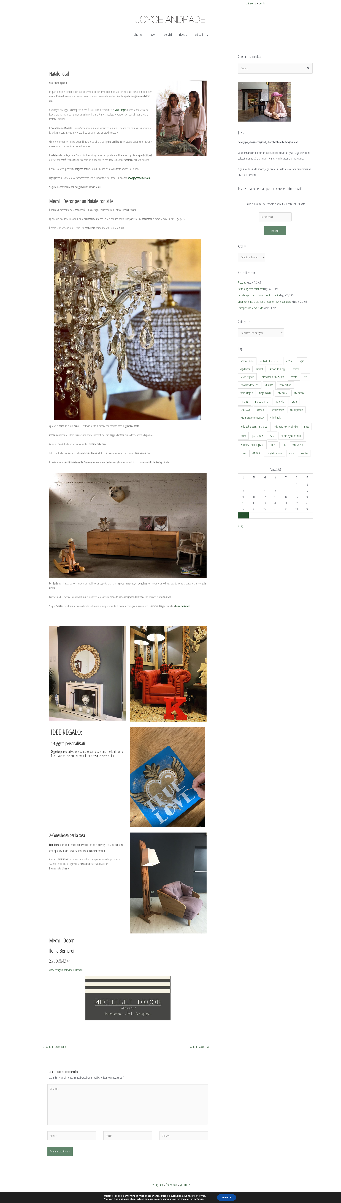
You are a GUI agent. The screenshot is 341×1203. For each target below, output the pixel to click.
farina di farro (285, 385)
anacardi (259, 369)
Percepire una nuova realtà (250, 308)
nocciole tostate (277, 409)
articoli (199, 34)
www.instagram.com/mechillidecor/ (66, 970)
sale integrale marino (291, 436)
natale (294, 401)
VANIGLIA (256, 453)
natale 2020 (245, 409)
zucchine (304, 453)
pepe (306, 426)
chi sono (250, 3)
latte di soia (299, 393)
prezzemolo (257, 436)
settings (198, 1199)
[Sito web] (184, 1136)
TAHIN (272, 445)
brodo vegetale (247, 377)
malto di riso (261, 401)
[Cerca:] (275, 68)
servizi (168, 34)
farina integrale (246, 393)
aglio (301, 361)
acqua (289, 361)
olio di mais (275, 417)
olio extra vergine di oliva (286, 427)
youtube (185, 1184)
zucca (291, 453)
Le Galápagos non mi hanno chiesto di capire (259, 295)
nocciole (260, 409)
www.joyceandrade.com (139, 178)
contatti (263, 3)
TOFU (284, 445)
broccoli (296, 369)
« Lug (240, 526)
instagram (157, 1184)
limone (244, 401)
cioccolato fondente (250, 385)
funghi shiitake (265, 393)
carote (294, 377)
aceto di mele (247, 361)
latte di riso (283, 393)
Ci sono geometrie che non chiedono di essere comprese (264, 302)
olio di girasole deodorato (252, 417)
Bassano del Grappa (277, 369)
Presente (242, 282)
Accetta (226, 1197)
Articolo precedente (54, 1047)
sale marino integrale (252, 444)
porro (243, 436)
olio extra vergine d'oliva (254, 426)
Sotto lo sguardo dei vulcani (251, 289)
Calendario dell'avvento (272, 377)
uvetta (243, 453)
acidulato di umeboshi (270, 361)
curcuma (269, 385)
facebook (171, 1184)
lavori (153, 34)
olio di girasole (296, 409)
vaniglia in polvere (275, 453)
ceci (305, 377)
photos (138, 34)
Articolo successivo (201, 1047)
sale (272, 435)
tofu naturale (298, 445)
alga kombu (245, 369)
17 (243, 503)
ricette (183, 34)
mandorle (279, 401)
